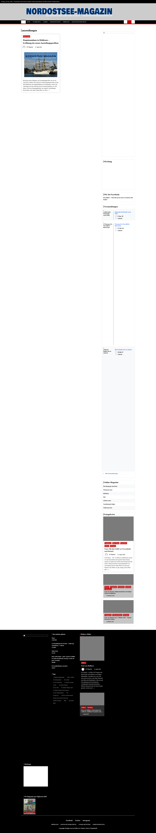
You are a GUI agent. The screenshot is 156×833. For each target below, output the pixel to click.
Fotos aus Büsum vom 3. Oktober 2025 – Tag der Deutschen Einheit (117, 618)
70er (67, 692)
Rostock (107, 546)
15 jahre (54, 685)
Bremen (107, 587)
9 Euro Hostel (66, 679)
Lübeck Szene (107, 500)
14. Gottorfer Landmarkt (68, 682)
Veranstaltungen (55, 21)
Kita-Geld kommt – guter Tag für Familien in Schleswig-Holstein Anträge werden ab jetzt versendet (63, 658)
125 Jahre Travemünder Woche (67, 695)
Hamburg (106, 493)
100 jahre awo (56, 695)
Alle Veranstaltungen (111, 473)
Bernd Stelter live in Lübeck (123, 350)
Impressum (66, 21)
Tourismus (113, 546)
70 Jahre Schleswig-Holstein (58, 692)
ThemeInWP (93, 828)
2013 (54, 703)
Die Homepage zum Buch (110, 486)
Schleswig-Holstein (117, 615)
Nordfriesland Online (109, 504)
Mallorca (83, 662)
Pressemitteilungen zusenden (59, 666)
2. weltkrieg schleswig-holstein (58, 677)
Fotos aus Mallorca (87, 666)
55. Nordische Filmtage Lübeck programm (61, 690)
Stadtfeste (128, 587)
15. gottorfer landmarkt (63, 685)
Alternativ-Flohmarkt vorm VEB (123, 213)
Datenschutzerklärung (79, 21)
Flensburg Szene (107, 490)
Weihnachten (108, 589)
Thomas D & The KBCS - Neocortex (122, 225)
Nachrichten (37, 21)
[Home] (23, 22)
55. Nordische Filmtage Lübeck (67, 687)
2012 (65, 700)
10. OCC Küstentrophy (57, 682)
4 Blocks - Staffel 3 (70, 677)
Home (28, 21)
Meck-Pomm (26, 36)
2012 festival (71, 700)
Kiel (104, 497)
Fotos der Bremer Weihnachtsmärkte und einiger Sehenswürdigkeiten (118, 592)
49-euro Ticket (56, 687)
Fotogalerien (108, 543)
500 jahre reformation (57, 700)
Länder (45, 21)
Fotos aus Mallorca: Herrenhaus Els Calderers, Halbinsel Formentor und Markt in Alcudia (91, 710)
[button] (125, 22)
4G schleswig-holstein (57, 679)
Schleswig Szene (107, 507)
